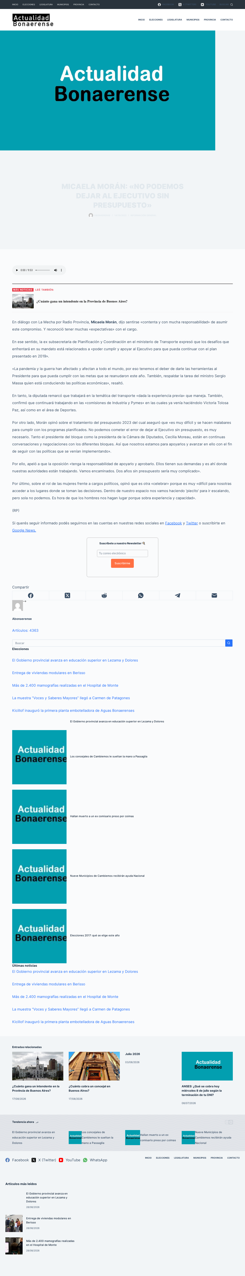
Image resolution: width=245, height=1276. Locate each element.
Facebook (173, 523)
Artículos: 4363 (25, 630)
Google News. (24, 530)
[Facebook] (30, 595)
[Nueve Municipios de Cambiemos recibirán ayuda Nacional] (39, 876)
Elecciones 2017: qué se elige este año (95, 935)
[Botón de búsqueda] (228, 643)
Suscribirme (122, 563)
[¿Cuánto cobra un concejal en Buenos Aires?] (94, 1066)
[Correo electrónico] (214, 595)
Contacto (94, 4)
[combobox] (119, 643)
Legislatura (46, 4)
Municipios (63, 4)
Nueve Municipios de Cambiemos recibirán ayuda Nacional (107, 875)
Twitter (192, 523)
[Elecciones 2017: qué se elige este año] (39, 936)
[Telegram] (177, 595)
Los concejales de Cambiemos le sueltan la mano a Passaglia (108, 756)
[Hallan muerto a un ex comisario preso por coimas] (39, 817)
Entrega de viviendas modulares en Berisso (48, 673)
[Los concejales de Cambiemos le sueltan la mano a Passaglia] (39, 757)
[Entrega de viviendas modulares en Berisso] (14, 1223)
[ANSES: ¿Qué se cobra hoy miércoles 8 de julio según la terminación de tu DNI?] (207, 1066)
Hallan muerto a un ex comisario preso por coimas (102, 816)
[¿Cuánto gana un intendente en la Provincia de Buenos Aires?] (37, 1066)
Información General (144, 215)
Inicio (15, 4)
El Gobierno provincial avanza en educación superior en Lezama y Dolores (75, 660)
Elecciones (29, 4)
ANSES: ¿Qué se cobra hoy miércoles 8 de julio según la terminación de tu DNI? (202, 1090)
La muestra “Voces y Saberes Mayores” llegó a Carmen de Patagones (71, 698)
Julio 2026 (132, 1054)
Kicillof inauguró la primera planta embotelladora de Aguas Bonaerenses (73, 710)
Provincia (78, 4)
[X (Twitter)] (67, 595)
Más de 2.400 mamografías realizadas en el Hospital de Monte (65, 685)
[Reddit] (104, 595)
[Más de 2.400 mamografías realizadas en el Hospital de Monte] (14, 1246)
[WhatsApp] (140, 595)
